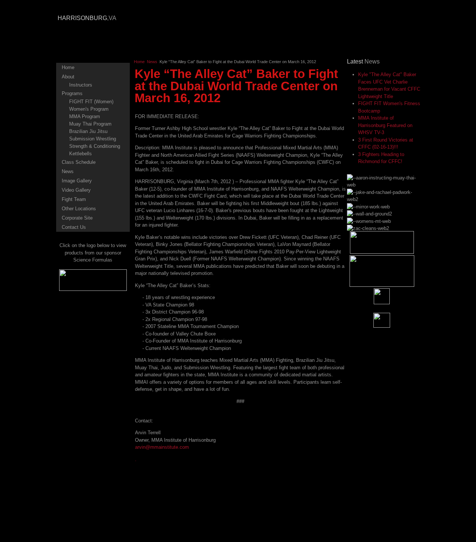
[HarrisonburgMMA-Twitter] (381, 320)
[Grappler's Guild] (382, 252)
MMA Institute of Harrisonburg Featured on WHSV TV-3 (385, 125)
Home (139, 61)
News (152, 61)
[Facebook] (381, 296)
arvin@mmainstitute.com (162, 447)
